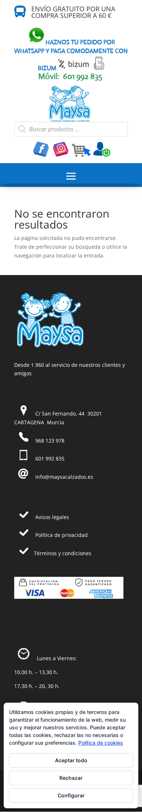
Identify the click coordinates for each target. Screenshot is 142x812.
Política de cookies (100, 743)
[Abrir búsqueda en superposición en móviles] (71, 129)
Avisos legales (52, 517)
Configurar (71, 795)
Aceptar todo (71, 760)
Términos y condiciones (62, 553)
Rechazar (71, 778)
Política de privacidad (61, 534)
